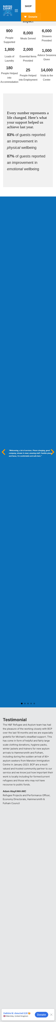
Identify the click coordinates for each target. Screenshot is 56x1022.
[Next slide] (52, 452)
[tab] (22, 703)
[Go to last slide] (4, 452)
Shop (28, 6)
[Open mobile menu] (16, 10)
